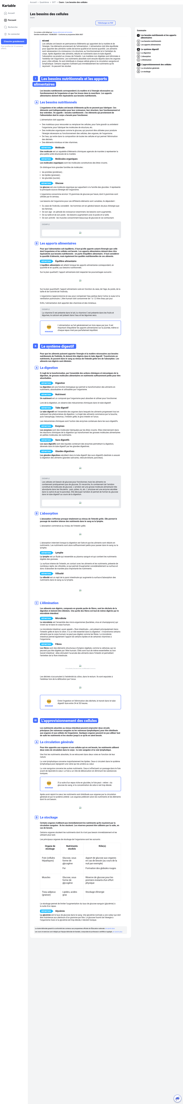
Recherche (13, 27)
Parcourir (12, 20)
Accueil (11, 13)
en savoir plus (110, 928)
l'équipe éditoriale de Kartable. (62, 32)
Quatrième (44, 2)
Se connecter (14, 34)
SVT (54, 2)
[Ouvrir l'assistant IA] (177, 1098)
